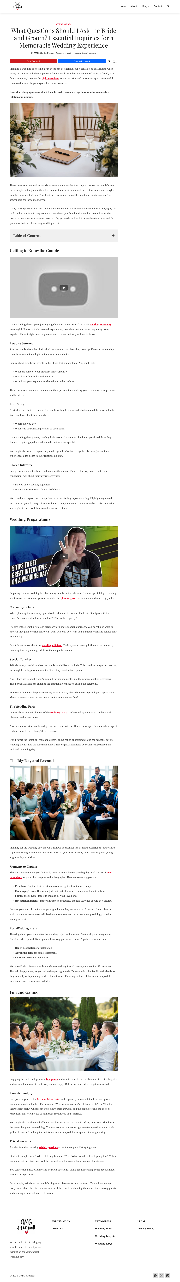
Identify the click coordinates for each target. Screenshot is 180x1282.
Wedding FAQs (64, 24)
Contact (158, 6)
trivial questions (48, 1147)
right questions (50, 78)
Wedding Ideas (103, 1228)
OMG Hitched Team (44, 53)
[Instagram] (167, 1275)
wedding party (58, 712)
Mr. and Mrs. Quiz (48, 1099)
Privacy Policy (146, 1228)
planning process (70, 598)
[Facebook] (155, 1275)
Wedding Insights (105, 1236)
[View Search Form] (167, 6)
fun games (52, 1079)
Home (123, 6)
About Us (57, 1228)
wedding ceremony (100, 324)
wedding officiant (52, 645)
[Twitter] (161, 1275)
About (133, 6)
